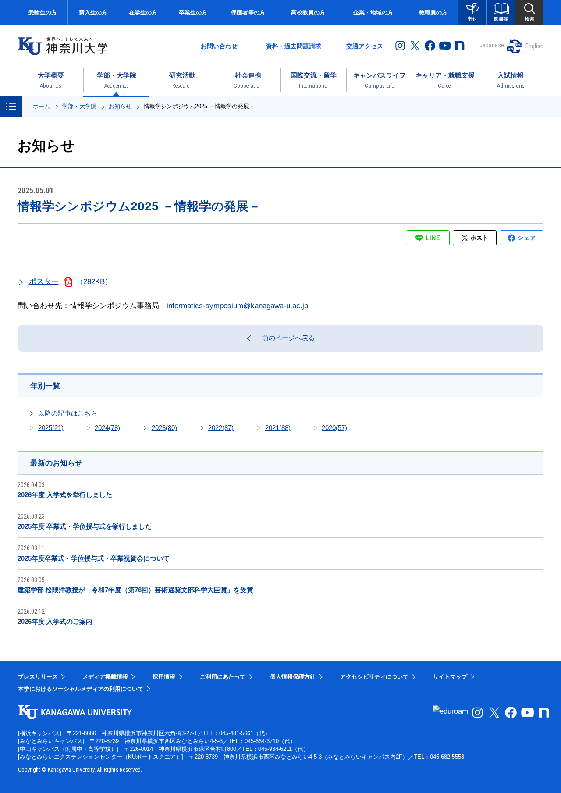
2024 (107, 427)
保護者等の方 (248, 12)
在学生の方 (143, 12)
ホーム (41, 106)
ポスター (44, 281)
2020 (334, 427)
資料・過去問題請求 (293, 46)
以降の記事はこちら (67, 413)
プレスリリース (38, 676)
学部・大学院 (79, 106)
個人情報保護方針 (293, 676)
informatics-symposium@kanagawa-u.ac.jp (237, 306)
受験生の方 (42, 12)
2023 (164, 427)
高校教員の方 (308, 12)
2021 (278, 427)
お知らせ (120, 106)
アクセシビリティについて (374, 676)
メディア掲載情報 (105, 676)
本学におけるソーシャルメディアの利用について (80, 689)
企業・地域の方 (373, 12)
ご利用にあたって (222, 676)
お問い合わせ (219, 46)
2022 (221, 427)
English (534, 46)
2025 (51, 427)
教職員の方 (433, 12)
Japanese (491, 45)
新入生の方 (93, 12)
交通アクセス (364, 46)
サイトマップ (450, 676)
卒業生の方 (193, 12)
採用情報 (164, 676)
